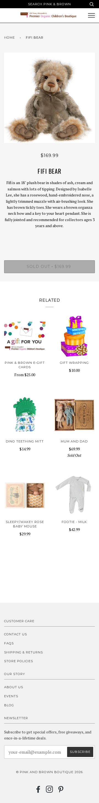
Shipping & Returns (23, 652)
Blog (9, 705)
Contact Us (15, 634)
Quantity (49, 237)
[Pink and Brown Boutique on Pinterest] (61, 791)
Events (11, 696)
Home (9, 37)
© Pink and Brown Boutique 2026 (49, 772)
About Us (13, 687)
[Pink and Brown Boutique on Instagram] (49, 791)
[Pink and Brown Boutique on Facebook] (38, 791)
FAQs (9, 643)
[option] (49, 98)
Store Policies (18, 661)
